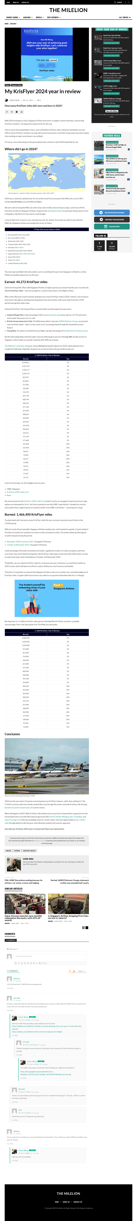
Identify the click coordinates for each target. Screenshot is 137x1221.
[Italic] (18, 963)
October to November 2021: (18, 545)
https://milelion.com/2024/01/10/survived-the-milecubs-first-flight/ (37, 1032)
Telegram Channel (40, 841)
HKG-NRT (23, 254)
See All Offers (112, 111)
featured (17, 851)
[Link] (39, 963)
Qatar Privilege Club (13, 820)
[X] (12, 112)
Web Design (80, 1208)
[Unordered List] (30, 963)
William (28, 1153)
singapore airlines (29, 851)
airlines (8, 851)
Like (99, 241)
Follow (111, 241)
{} (42, 963)
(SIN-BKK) (16, 260)
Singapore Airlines (16, 85)
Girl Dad (28, 1020)
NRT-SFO (30, 254)
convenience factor (54, 211)
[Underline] (21, 963)
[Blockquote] (33, 963)
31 (128, 179)
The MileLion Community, (15, 346)
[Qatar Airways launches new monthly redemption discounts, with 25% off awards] (25, 904)
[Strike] (24, 963)
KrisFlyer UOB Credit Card (17, 492)
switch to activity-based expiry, (18, 807)
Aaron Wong (14, 100)
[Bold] (15, 963)
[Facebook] (125, 2)
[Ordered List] (27, 963)
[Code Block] (36, 963)
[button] (118, 2)
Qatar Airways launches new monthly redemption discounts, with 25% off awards (23, 918)
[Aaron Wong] (7, 100)
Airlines (13, 24)
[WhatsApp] (21, 112)
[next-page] (87, 927)
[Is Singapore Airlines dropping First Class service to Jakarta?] (68, 904)
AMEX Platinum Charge (68, 321)
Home (7, 24)
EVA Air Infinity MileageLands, (61, 817)
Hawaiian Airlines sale (51, 315)
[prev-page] (83, 927)
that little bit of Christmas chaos (75, 331)
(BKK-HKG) (19, 247)
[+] (45, 963)
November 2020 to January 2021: (20, 541)
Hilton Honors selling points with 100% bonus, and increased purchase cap (117, 174)
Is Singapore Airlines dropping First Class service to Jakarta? (68, 917)
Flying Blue (78, 817)
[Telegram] (17, 112)
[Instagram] (128, 2)
